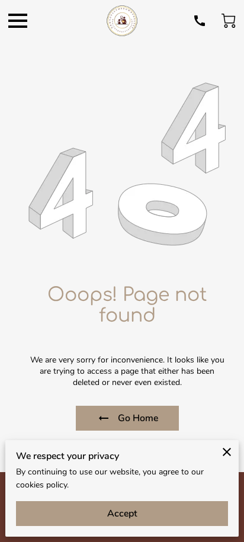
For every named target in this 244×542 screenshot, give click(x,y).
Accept (122, 513)
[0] (228, 21)
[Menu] (17, 21)
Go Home (138, 418)
